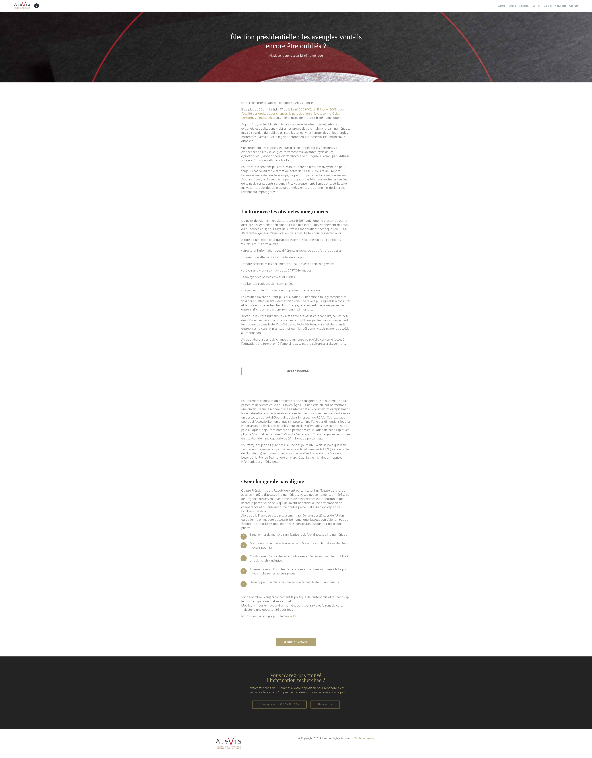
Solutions (524, 6)
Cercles (536, 6)
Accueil (502, 6)
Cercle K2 (290, 616)
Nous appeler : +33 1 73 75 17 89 (279, 705)
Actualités (560, 6)
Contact (573, 6)
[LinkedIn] (36, 5)
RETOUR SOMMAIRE (296, 642)
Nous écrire (325, 705)
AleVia (512, 6)
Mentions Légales (364, 738)
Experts (548, 6)
